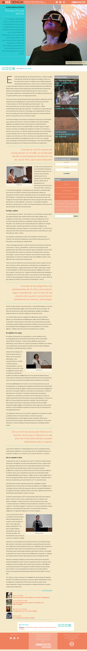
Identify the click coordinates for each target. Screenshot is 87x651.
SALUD (72, 210)
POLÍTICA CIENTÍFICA (66, 197)
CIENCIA (67, 184)
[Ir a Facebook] (64, 2)
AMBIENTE (73, 203)
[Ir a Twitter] (56, 2)
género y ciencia (38, 627)
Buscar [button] (76, 216)
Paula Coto (53, 627)
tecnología (22, 629)
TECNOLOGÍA (66, 190)
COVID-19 (60, 203)
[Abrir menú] (3, 2)
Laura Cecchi (46, 627)
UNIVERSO (60, 210)
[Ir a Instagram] (60, 2)
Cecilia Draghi (27, 68)
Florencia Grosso (29, 627)
